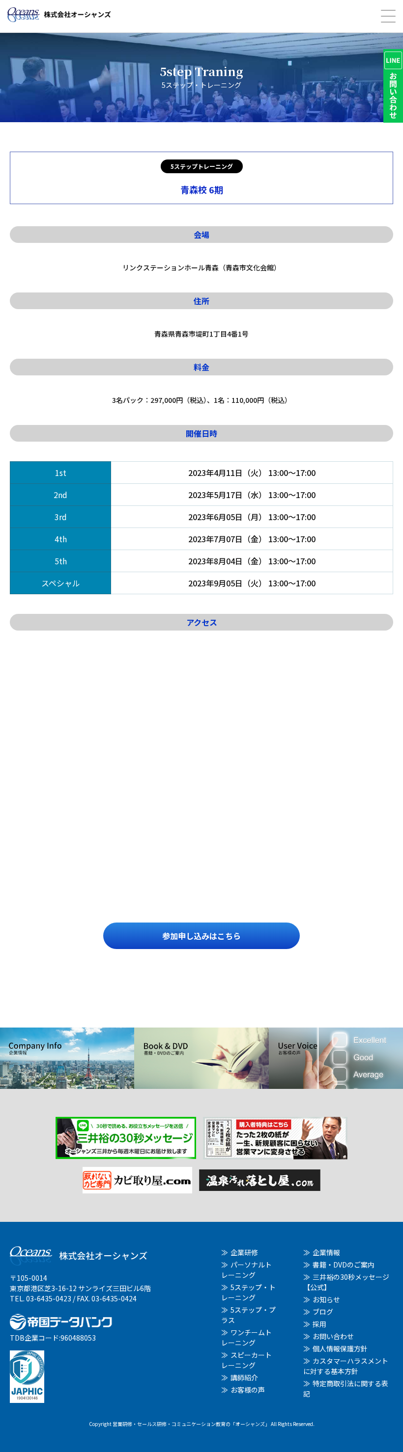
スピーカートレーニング (246, 1360)
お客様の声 (247, 1390)
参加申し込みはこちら (201, 936)
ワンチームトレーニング (246, 1337)
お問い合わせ (333, 1336)
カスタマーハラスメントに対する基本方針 (345, 1366)
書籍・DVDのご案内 (343, 1264)
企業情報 (326, 1252)
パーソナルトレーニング (246, 1270)
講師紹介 (244, 1377)
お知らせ (326, 1299)
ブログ (323, 1312)
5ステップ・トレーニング (248, 1292)
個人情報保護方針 (340, 1348)
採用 (319, 1324)
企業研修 (244, 1252)
